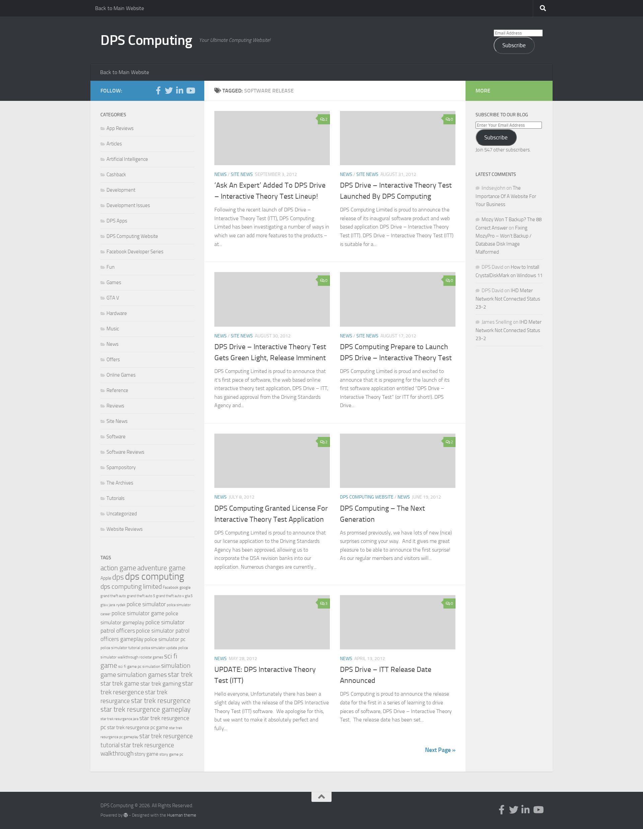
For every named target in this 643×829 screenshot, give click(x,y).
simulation (151, 666)
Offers (113, 360)
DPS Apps (116, 221)
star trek (180, 675)
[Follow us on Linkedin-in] (179, 90)
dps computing (154, 576)
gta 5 (189, 596)
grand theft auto (113, 596)
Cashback (116, 175)
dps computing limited (131, 586)
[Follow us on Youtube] (190, 90)
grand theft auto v (170, 596)
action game (118, 568)
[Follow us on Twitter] (169, 90)
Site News (242, 174)
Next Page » (440, 750)
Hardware (116, 313)
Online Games (121, 375)
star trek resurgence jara (119, 719)
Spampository (121, 467)
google (185, 587)
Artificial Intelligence (127, 159)
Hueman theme (181, 815)
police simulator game (138, 613)
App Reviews (120, 128)
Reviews (115, 406)
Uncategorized (121, 514)
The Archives (119, 483)
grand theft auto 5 (141, 596)
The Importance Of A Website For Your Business (506, 196)
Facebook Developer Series (134, 252)
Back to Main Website (119, 8)
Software (116, 437)
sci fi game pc (129, 666)
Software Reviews (125, 452)
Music (112, 329)
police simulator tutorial (120, 647)
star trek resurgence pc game (137, 727)
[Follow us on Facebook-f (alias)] (158, 90)
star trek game (119, 683)
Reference (117, 390)
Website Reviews (124, 529)
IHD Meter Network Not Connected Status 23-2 (508, 299)
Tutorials (115, 498)
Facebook (170, 587)
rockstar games (151, 657)
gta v (104, 605)
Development (120, 190)
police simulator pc (165, 639)
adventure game (161, 568)
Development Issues (128, 205)
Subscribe (514, 45)
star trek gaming (160, 683)
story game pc (171, 754)
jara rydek (117, 604)
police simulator (146, 604)
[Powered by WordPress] (126, 815)
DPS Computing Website (367, 497)
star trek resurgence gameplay (145, 709)
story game (146, 754)
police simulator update (159, 648)
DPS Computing (146, 40)
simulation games (142, 675)
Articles (114, 144)
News (220, 174)
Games (113, 282)
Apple (105, 578)
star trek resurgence (161, 701)
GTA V (112, 298)
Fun (110, 267)
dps (118, 577)
